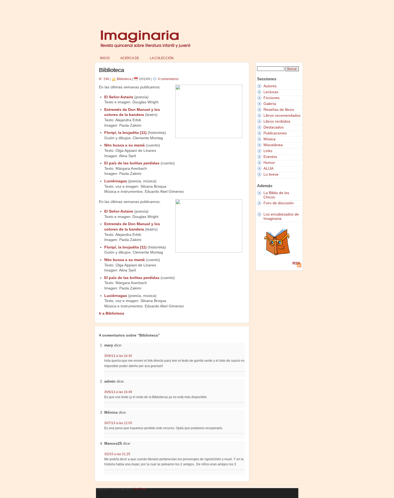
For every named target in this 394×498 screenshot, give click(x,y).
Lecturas (270, 92)
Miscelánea (273, 145)
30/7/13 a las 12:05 (118, 423)
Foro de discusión (278, 203)
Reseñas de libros (278, 109)
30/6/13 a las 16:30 (118, 355)
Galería (269, 103)
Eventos (270, 156)
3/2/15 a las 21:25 (117, 454)
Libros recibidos (276, 121)
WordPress (140, 488)
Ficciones (271, 98)
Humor (269, 162)
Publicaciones (275, 133)
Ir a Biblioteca (111, 313)
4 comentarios (168, 79)
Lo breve (270, 174)
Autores (270, 86)
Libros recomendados (281, 115)
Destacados (273, 127)
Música (269, 139)
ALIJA (268, 168)
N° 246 (104, 79)
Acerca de (129, 58)
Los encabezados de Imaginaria (281, 216)
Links (267, 151)
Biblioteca (124, 79)
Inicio (105, 58)
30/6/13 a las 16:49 (118, 392)
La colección (162, 58)
